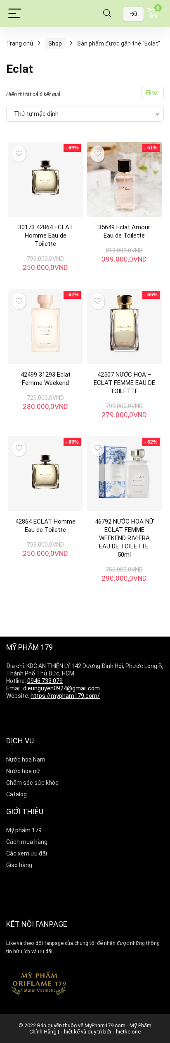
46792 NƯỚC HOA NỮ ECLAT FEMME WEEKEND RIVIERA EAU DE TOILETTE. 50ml (124, 538)
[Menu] (15, 14)
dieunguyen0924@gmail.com (61, 688)
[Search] (107, 14)
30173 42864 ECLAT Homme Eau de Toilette (45, 235)
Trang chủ (19, 43)
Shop (55, 43)
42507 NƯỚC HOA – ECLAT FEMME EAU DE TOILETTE (124, 383)
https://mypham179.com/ (65, 695)
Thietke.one (126, 1032)
